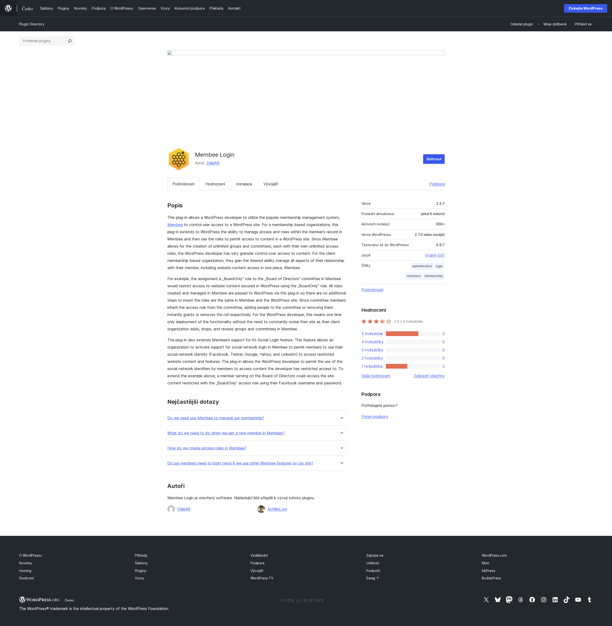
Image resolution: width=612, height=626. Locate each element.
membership (434, 276)
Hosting (25, 571)
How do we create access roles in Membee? (206, 448)
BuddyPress (491, 578)
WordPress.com (494, 555)
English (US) (435, 255)
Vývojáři (270, 184)
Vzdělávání (259, 555)
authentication (422, 266)
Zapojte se (374, 555)
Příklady (141, 555)
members (414, 276)
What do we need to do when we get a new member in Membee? (225, 433)
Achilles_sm (277, 509)
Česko (69, 600)
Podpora (437, 184)
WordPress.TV (262, 578)
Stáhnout (434, 159)
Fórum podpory (374, 416)
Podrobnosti (183, 184)
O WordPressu (30, 555)
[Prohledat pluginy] (70, 41)
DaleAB (213, 163)
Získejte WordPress (585, 8)
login (439, 266)
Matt (485, 563)
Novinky (25, 563)
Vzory (139, 578)
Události (372, 563)
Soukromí (26, 578)
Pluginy (140, 571)
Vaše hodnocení (375, 375)
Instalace (244, 184)
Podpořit (373, 571)
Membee (175, 224)
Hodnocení (215, 184)
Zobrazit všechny (429, 375)
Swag (372, 578)
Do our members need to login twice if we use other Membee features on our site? (240, 463)
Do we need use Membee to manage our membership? (215, 418)
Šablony (141, 563)
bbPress (488, 571)
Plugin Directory (31, 24)
